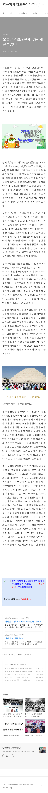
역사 (11, 664)
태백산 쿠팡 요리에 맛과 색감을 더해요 (23, 621)
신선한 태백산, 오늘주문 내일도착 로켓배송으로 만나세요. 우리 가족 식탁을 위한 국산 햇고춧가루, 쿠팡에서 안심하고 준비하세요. (24, 625)
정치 (6, 664)
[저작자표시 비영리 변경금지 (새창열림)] (28, 654)
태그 (11, 13)
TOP (43, 785)
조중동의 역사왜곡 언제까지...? (16, 674)
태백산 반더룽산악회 (14, 638)
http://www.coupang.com (14, 618)
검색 (38, 4)
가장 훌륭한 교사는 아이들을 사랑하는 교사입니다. (18, 751)
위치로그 (36, 13)
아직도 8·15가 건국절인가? (15, 677)
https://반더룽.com (12, 635)
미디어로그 (23, 13)
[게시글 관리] (12, 654)
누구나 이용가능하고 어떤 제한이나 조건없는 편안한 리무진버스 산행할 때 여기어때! (24, 642)
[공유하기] (9, 654)
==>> (24, 599)
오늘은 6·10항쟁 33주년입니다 (16, 680)
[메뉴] (43, 4)
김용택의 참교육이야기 (19, 4)
